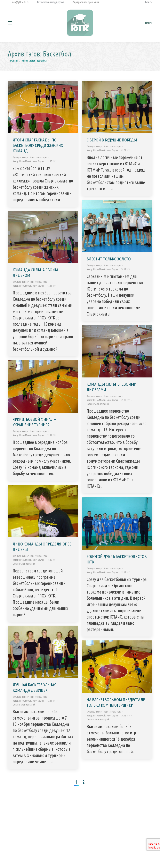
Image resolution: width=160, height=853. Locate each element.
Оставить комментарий (98, 404)
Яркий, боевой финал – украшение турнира (34, 422)
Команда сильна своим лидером (35, 272)
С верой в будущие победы (112, 139)
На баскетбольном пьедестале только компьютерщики (116, 702)
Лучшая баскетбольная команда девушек (34, 687)
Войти (148, 2)
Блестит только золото (109, 258)
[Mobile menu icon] (10, 23)
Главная (14, 60)
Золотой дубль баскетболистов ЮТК (117, 559)
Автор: (28, 161)
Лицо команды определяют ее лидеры (42, 546)
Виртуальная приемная (85, 2)
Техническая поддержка (50, 2)
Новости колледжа (38, 157)
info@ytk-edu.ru (20, 2)
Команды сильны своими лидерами (112, 387)
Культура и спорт (21, 157)
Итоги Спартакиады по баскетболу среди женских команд (38, 145)
